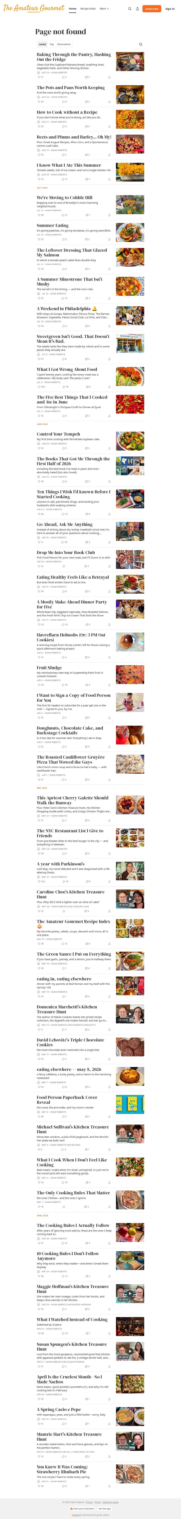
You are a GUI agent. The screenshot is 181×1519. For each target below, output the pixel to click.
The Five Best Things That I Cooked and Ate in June (72, 400)
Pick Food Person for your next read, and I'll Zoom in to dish (73, 557)
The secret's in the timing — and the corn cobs (65, 289)
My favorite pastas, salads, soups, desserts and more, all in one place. (72, 933)
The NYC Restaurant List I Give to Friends (70, 833)
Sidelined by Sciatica (49, 1324)
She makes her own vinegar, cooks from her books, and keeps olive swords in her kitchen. (70, 1298)
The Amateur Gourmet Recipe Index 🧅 (73, 924)
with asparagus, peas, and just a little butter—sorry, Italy (71, 1414)
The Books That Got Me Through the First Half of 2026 (73, 461)
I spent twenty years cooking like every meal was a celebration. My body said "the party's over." (67, 376)
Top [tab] (52, 44)
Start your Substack (83, 1508)
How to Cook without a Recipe (67, 112)
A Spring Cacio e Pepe (59, 1409)
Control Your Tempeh (58, 434)
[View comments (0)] (64, 566)
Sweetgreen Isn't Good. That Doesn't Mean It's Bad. (73, 339)
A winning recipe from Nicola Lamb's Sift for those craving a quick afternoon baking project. (73, 646)
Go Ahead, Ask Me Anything (64, 524)
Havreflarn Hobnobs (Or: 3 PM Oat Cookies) (71, 637)
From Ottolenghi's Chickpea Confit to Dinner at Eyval (69, 407)
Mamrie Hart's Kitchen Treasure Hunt (69, 1437)
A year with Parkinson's (60, 864)
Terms (98, 1502)
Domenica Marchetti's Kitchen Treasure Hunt (67, 1009)
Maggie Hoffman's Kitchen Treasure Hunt (73, 1289)
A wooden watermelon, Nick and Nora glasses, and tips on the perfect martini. (72, 1445)
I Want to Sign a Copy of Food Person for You (74, 698)
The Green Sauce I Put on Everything (74, 954)
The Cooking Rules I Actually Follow (73, 1225)
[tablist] (55, 44)
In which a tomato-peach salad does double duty (66, 260)
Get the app (104, 1508)
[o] (130, 899)
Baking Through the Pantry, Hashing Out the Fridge (74, 57)
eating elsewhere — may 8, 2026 (69, 1069)
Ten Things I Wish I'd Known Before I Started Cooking (73, 494)
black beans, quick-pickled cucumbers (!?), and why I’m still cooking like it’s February (73, 1388)
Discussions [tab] (64, 44)
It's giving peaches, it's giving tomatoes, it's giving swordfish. (74, 230)
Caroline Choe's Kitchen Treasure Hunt (70, 894)
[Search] (129, 8)
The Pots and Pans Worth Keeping (71, 87)
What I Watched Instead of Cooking (72, 1319)
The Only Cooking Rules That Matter (73, 1192)
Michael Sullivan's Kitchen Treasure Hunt (73, 1129)
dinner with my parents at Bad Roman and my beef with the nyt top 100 (73, 985)
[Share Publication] (137, 8)
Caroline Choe (81, 906)
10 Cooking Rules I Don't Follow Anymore (68, 1256)
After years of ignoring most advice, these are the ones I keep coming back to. (74, 1232)
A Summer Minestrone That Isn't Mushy (69, 282)
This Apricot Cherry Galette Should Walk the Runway (72, 800)
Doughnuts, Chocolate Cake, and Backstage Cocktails (70, 730)
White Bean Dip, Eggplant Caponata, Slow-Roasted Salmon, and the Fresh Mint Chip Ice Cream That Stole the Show (73, 613)
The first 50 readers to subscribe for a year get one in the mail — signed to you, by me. (71, 707)
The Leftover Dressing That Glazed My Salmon (72, 253)
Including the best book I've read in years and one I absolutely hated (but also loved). (68, 470)
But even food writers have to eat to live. (61, 582)
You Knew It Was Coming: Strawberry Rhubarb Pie (62, 1469)
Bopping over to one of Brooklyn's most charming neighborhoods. (67, 204)
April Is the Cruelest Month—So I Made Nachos (69, 1379)
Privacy (89, 1502)
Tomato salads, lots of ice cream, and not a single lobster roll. (74, 170)
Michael (76, 1145)
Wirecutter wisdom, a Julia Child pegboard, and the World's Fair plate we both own (73, 1138)
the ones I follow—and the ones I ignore (61, 1198)
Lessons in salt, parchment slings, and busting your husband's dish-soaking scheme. (68, 503)
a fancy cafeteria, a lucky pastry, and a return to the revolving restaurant (74, 1076)
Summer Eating (52, 225)
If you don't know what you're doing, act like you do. (69, 117)
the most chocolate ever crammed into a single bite (68, 1050)
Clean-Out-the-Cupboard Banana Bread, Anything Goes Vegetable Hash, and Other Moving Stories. (70, 66)
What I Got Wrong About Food (67, 369)
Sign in (170, 8)
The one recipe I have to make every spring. (63, 1477)
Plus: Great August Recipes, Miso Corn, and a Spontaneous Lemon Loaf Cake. (72, 143)
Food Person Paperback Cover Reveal (67, 1100)
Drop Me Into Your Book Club (66, 552)
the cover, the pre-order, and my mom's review (65, 1107)
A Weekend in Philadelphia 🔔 (67, 308)
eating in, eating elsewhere (64, 978)
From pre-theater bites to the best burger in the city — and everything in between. (72, 842)
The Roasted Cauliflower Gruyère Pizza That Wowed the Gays (71, 759)
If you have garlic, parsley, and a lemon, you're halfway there (74, 959)
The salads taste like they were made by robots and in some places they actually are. (73, 348)
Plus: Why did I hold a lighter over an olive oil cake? (68, 902)
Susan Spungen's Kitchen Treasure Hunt (72, 1347)
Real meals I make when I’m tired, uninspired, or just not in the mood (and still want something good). (73, 1171)
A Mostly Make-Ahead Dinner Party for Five (72, 604)
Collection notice (110, 1502)
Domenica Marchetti (84, 1025)
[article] (90, 66)
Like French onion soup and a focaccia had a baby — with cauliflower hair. (72, 768)
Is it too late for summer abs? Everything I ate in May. (69, 738)
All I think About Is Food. (81, 1452)
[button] (72, 8)
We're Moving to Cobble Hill (64, 197)
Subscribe (151, 8)
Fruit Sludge (49, 667)
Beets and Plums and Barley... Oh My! (74, 137)
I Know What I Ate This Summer (69, 165)
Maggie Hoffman (81, 1304)
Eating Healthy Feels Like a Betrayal (73, 577)
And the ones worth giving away (56, 92)
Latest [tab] (42, 44)
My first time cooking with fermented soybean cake (68, 439)
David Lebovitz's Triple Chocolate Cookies (70, 1042)
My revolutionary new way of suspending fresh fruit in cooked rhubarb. (70, 674)
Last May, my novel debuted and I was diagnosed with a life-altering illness (73, 870)
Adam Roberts (59, 72)
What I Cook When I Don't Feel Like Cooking (72, 1162)
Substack (76, 1515)
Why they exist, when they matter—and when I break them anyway (73, 1265)
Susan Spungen (75, 1362)
